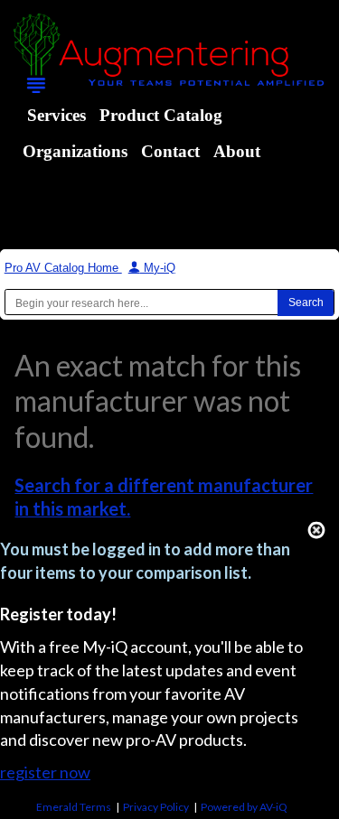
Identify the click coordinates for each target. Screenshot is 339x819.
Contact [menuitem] (170, 151)
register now (45, 772)
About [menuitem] (236, 151)
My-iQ (157, 268)
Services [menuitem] (56, 115)
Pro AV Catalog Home (63, 268)
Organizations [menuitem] (75, 151)
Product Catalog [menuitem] (160, 115)
